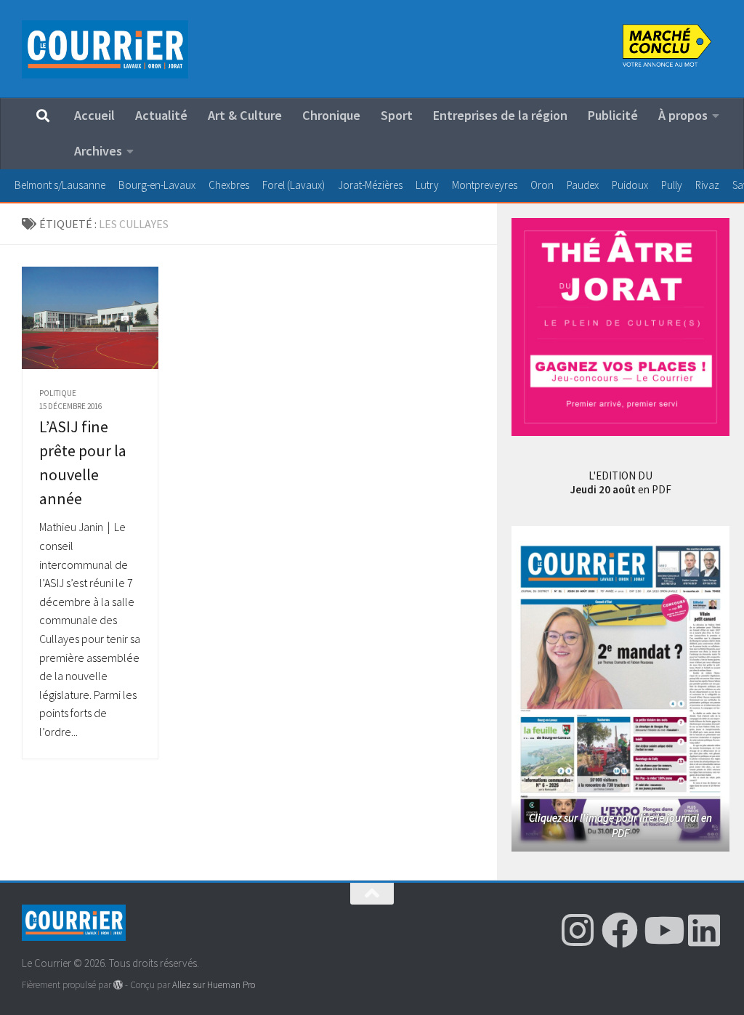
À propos (683, 115)
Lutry (427, 185)
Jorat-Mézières (370, 185)
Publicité (613, 115)
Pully (671, 185)
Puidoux (630, 185)
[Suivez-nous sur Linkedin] (704, 930)
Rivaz (707, 185)
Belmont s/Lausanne (60, 185)
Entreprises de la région (500, 115)
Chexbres (229, 185)
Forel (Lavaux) (293, 185)
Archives (98, 150)
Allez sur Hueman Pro (213, 985)
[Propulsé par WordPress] (118, 985)
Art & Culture (245, 115)
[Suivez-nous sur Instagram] (577, 930)
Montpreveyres (484, 185)
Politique (57, 393)
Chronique (331, 115)
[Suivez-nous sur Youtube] (662, 930)
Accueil (94, 115)
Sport (397, 115)
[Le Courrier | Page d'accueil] (105, 49)
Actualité (161, 115)
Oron (542, 185)
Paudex (583, 185)
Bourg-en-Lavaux (156, 185)
